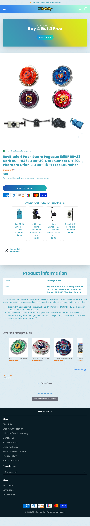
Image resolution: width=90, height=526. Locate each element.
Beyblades (8, 490)
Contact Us (8, 438)
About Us (7, 424)
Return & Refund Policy (14, 451)
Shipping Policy (10, 447)
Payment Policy (11, 442)
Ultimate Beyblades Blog (15, 433)
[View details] (45, 32)
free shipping (13, 178)
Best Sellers (9, 485)
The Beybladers (39, 512)
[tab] (45, 383)
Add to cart (24, 188)
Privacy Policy (10, 456)
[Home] (45, 8)
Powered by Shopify (56, 512)
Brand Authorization (13, 428)
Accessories (9, 494)
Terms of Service (11, 460)
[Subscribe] (84, 472)
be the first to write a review (45, 399)
